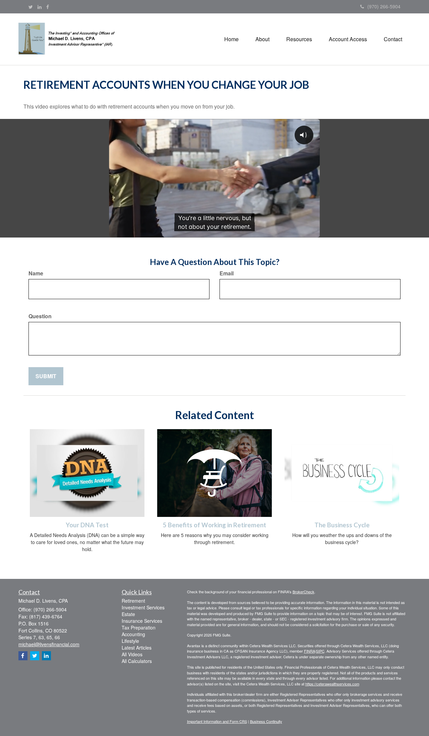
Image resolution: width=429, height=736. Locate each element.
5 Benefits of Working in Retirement (214, 525)
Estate (128, 614)
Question (40, 316)
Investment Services (143, 607)
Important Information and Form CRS (217, 721)
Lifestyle (130, 641)
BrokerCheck (303, 591)
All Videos (132, 654)
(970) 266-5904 (384, 6)
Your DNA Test (87, 525)
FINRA (309, 651)
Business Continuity (266, 721)
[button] (262, 39)
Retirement (133, 600)
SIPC (320, 651)
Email (227, 273)
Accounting (133, 634)
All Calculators (137, 661)
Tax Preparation (139, 627)
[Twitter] (30, 6)
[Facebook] (47, 6)
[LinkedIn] (40, 6)
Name (35, 273)
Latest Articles (136, 647)
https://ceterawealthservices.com (332, 683)
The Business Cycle (342, 525)
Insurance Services (142, 620)
